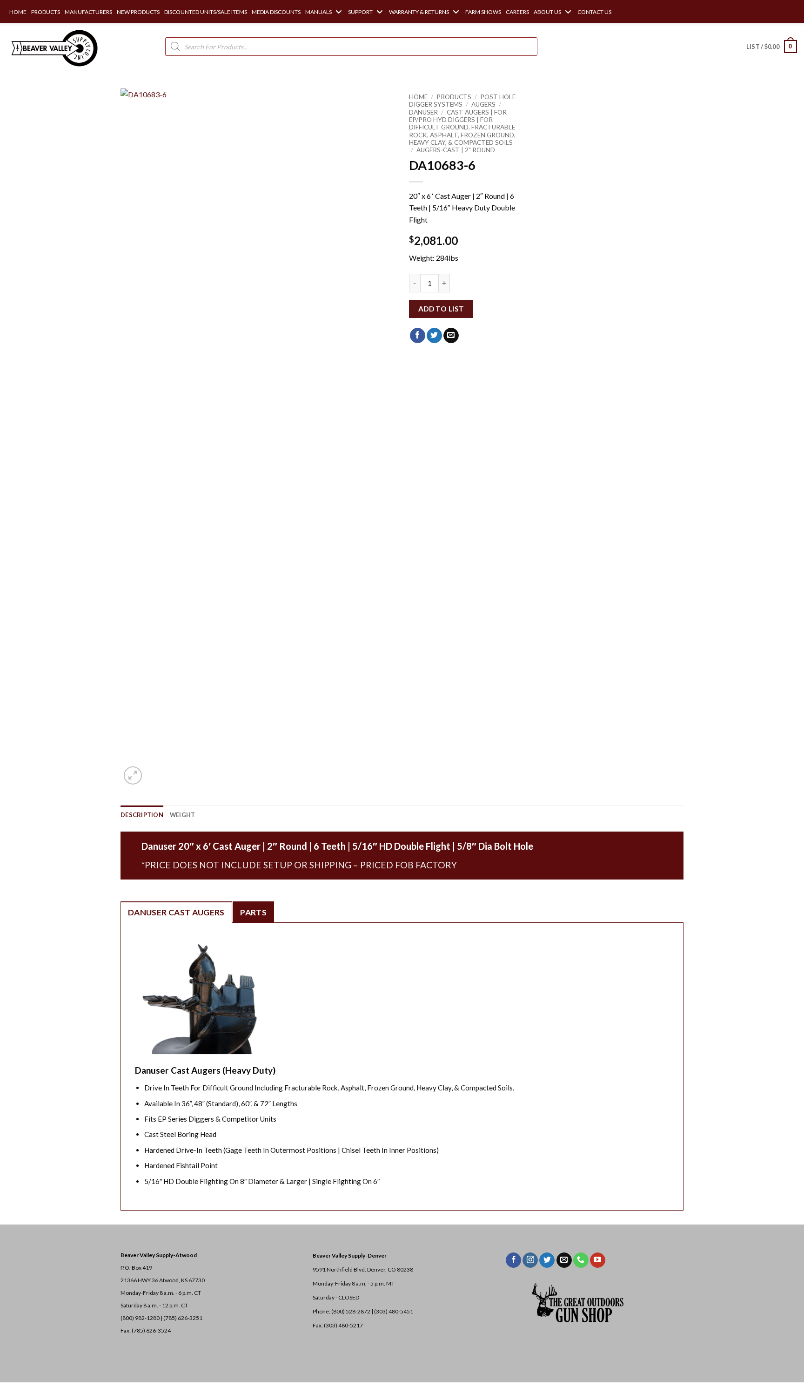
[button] (771, 47)
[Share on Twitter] (434, 336)
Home (418, 97)
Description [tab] (142, 815)
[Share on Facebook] (417, 336)
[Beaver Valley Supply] (53, 47)
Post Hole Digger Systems (462, 100)
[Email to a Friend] (451, 336)
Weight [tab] (182, 815)
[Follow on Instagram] (530, 1260)
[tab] (176, 912)
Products (453, 97)
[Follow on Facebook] (513, 1260)
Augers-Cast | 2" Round (455, 150)
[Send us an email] (564, 1260)
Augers (483, 104)
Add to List (441, 309)
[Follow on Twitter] (547, 1260)
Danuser (423, 112)
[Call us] (581, 1260)
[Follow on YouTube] (597, 1260)
